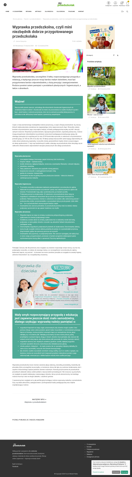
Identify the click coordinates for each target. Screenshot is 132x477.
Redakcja (93, 89)
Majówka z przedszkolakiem (96, 86)
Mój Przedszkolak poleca (40, 70)
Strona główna (17, 19)
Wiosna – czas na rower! (95, 115)
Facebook (15, 466)
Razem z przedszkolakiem (32, 19)
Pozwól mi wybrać (98, 472)
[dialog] (110, 467)
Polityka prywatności (93, 449)
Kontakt (89, 447)
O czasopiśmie (91, 444)
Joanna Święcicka (21, 41)
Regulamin (90, 452)
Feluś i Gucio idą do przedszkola (97, 174)
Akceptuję (124, 472)
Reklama (89, 454)
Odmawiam (116, 472)
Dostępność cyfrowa (93, 457)
